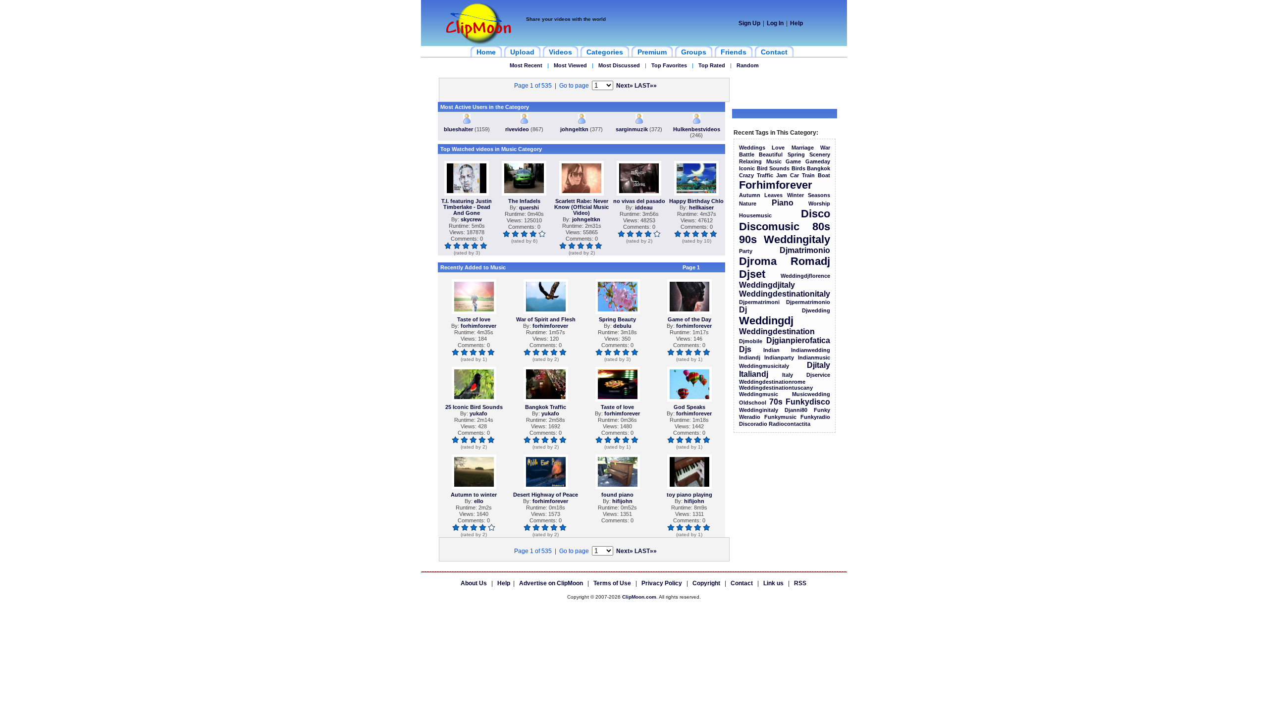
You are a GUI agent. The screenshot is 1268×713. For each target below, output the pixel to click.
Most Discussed (619, 65)
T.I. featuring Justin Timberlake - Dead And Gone (466, 207)
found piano (617, 495)
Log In (775, 23)
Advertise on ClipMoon (551, 583)
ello (478, 501)
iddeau (644, 207)
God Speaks (689, 407)
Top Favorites (669, 65)
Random (748, 65)
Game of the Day (689, 319)
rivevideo (517, 129)
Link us (773, 583)
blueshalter (458, 129)
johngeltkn (574, 129)
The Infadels (524, 201)
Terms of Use (612, 583)
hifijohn (622, 501)
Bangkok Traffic (545, 407)
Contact (742, 583)
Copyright (706, 583)
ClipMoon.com (639, 597)
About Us (474, 583)
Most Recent (526, 65)
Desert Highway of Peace (545, 495)
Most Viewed (570, 65)
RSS (800, 583)
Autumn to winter (474, 495)
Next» (624, 85)
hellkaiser (701, 207)
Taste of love (473, 319)
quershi (529, 207)
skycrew (471, 219)
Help (796, 23)
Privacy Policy (661, 583)
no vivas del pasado (639, 201)
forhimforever (478, 326)
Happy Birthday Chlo (696, 201)
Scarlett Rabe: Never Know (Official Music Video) (581, 207)
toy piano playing (689, 495)
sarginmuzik (632, 129)
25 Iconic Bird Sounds (474, 407)
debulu (622, 326)
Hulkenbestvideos (696, 129)
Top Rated (711, 65)
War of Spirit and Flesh (546, 319)
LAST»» (645, 85)
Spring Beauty (617, 319)
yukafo (478, 413)
